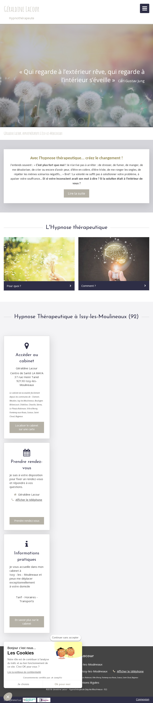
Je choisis (23, 684)
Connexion (142, 699)
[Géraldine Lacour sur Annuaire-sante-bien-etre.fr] (29, 700)
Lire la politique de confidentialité (24, 672)
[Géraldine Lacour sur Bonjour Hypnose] (44, 700)
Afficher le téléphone (28, 500)
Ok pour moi (62, 684)
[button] (7, 696)
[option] (76, 75)
